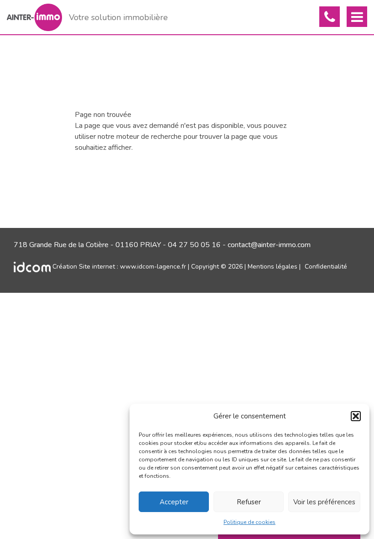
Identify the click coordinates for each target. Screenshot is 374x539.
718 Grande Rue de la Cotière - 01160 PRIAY (87, 245)
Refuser (249, 502)
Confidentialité (326, 266)
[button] (355, 416)
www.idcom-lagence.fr (153, 266)
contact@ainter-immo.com (269, 245)
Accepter (174, 502)
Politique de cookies (249, 522)
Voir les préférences (324, 502)
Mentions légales (272, 266)
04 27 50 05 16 (194, 245)
